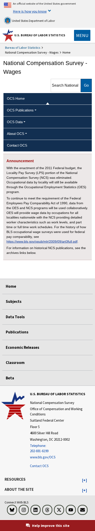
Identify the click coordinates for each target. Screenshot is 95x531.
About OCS (15, 134)
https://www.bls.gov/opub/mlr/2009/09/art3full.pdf (41, 241)
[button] (84, 480)
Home (11, 286)
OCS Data (15, 122)
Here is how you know (30, 11)
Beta (10, 378)
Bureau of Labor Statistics (22, 47)
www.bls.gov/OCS (43, 457)
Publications (17, 332)
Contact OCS (39, 466)
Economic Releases (22, 347)
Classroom (15, 362)
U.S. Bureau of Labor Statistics (39, 35)
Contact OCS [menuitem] (17, 145)
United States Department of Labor (33, 21)
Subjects (13, 301)
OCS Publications (20, 110)
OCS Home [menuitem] (16, 98)
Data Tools (15, 316)
